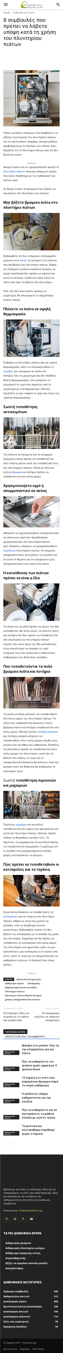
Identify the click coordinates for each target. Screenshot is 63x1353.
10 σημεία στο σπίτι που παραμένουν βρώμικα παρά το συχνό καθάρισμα (40, 1081)
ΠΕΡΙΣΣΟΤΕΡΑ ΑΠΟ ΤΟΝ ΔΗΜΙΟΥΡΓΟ (25, 1036)
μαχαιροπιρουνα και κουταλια (21, 987)
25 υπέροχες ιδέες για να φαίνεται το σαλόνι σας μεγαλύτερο (16, 1017)
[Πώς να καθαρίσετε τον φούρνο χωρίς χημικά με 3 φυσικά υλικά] (11, 1065)
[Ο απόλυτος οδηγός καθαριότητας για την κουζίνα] (11, 1097)
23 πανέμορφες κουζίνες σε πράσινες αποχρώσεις (47, 1017)
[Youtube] (31, 1219)
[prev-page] (5, 1142)
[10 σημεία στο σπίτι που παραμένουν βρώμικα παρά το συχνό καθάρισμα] (11, 1081)
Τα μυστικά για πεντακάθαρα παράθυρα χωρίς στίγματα (38, 1129)
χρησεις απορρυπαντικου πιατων (22, 999)
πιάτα (23, 260)
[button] (5, 4)
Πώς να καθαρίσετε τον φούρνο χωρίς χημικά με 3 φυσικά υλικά (39, 1065)
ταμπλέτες (9, 550)
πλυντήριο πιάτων (14, 171)
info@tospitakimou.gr (31, 1210)
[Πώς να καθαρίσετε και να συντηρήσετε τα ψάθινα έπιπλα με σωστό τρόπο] (11, 1114)
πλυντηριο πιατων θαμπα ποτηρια (23, 995)
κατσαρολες (34, 983)
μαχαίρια (21, 824)
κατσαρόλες (10, 916)
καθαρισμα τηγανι (14, 983)
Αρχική (6, 12)
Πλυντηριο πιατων (15, 991)
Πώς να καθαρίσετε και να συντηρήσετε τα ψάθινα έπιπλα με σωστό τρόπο (39, 1113)
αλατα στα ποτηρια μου (28, 979)
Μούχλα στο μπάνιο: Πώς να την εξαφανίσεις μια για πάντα (40, 1049)
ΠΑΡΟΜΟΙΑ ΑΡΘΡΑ (15, 1032)
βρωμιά (17, 472)
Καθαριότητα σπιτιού (9, 1053)
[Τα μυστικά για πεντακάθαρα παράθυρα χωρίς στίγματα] (11, 1130)
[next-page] (11, 1142)
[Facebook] (6, 1219)
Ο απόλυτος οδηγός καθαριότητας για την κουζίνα (36, 1097)
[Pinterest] (23, 1219)
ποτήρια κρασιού (48, 731)
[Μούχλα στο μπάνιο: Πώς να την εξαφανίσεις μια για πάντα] (11, 1049)
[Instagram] (15, 1219)
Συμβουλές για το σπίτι (24, 12)
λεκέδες (8, 371)
